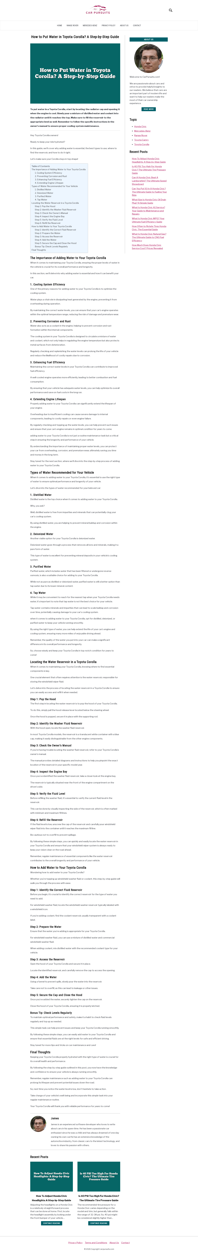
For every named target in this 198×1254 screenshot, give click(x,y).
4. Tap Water (41, 199)
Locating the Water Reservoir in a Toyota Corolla (55, 203)
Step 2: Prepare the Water (47, 233)
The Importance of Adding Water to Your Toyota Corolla (59, 169)
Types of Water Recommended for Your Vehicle (55, 186)
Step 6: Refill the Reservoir (48, 223)
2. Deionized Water (44, 193)
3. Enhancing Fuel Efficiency (48, 179)
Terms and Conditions (96, 1242)
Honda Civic (140, 126)
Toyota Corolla (141, 144)
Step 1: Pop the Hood (45, 206)
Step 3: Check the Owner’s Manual (51, 213)
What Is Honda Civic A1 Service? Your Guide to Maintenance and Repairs (148, 210)
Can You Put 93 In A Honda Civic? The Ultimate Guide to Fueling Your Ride (149, 192)
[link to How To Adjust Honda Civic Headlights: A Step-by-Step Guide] (51, 1177)
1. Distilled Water (43, 189)
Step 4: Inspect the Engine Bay (50, 216)
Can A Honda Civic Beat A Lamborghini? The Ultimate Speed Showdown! (149, 180)
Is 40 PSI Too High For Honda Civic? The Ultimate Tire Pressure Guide (149, 169)
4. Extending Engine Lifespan (49, 183)
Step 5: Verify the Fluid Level (49, 219)
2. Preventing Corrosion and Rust (51, 176)
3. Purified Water (43, 196)
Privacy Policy (108, 25)
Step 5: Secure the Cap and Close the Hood (55, 243)
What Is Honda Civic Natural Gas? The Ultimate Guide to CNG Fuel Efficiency (149, 237)
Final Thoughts (39, 250)
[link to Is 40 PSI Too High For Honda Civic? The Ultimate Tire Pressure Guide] (98, 1177)
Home (59, 25)
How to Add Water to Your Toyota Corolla (52, 226)
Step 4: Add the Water (45, 240)
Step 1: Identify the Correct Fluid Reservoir (55, 229)
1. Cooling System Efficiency (48, 173)
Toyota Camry (141, 140)
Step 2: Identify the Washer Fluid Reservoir (55, 209)
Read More (149, 109)
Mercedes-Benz (90, 25)
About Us (124, 25)
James (55, 1118)
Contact (137, 25)
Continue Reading (51, 1223)
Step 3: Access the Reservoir (49, 236)
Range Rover (72, 25)
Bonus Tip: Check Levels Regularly (51, 246)
